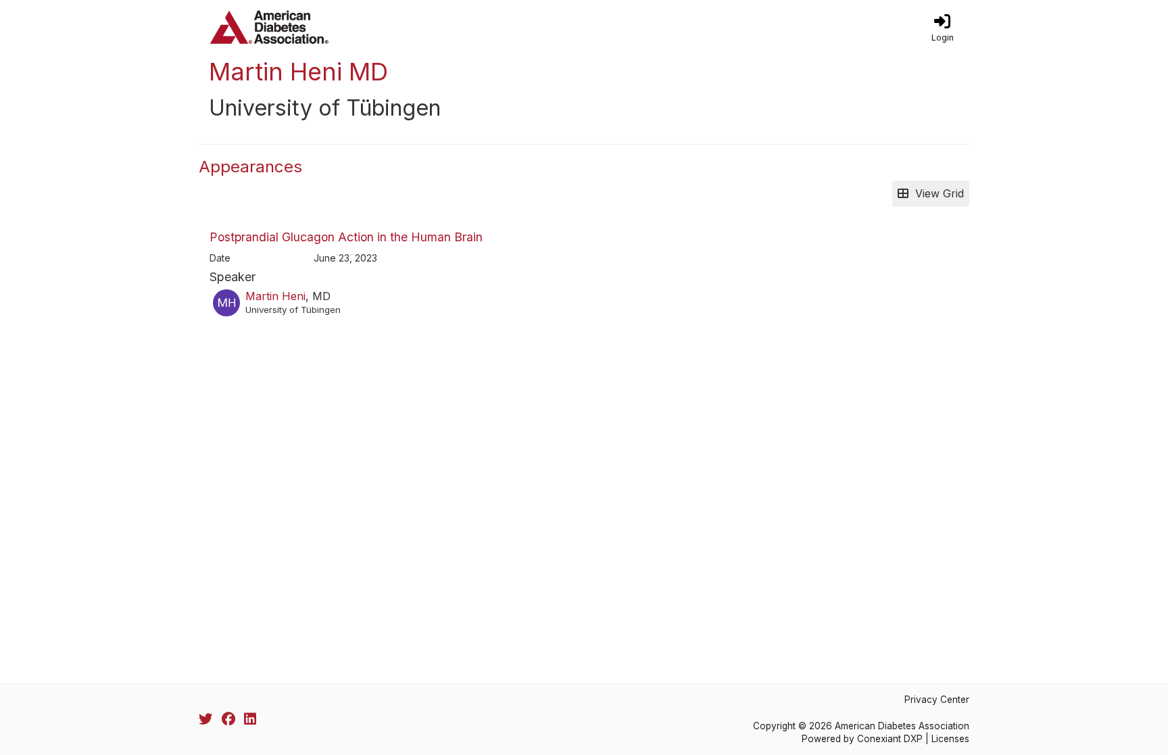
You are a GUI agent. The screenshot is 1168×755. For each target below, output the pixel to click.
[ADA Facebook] (228, 719)
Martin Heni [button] (275, 296)
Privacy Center (936, 699)
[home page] (327, 27)
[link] (942, 27)
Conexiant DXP (890, 738)
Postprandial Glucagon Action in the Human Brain (346, 237)
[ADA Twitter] (205, 719)
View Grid (936, 193)
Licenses (950, 738)
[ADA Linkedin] (250, 719)
